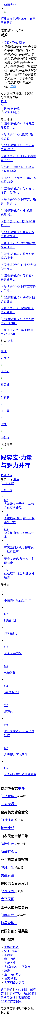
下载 (4, 108)
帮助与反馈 (8, 997)
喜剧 (7, 42)
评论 (17, 108)
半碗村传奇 (11, 947)
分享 (10, 108)
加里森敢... (9, 923)
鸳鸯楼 (8, 533)
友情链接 (24, 997)
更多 (10, 340)
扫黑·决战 (10, 978)
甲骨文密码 (11, 558)
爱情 (14, 42)
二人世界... (9, 804)
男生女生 (7, 875)
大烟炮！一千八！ (16, 503)
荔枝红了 (10, 573)
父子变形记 (11, 951)
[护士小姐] (8, 820)
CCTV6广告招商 (11, 1001)
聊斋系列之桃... (14, 547)
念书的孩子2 (12, 959)
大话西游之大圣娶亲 (17, 966)
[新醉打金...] (9, 843)
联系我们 (30, 993)
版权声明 (15, 993)
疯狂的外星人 (13, 974)
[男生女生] (8, 867)
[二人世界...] (9, 796)
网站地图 (21, 989)
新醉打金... (9, 851)
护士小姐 (7, 828)
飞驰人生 (10, 962)
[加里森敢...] (9, 915)
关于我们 (6, 989)
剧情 (22, 42)
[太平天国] (8, 891)
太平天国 (7, 899)
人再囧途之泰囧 (14, 982)
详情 (13, 86)
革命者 (8, 955)
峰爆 (7, 970)
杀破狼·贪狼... (13, 518)
